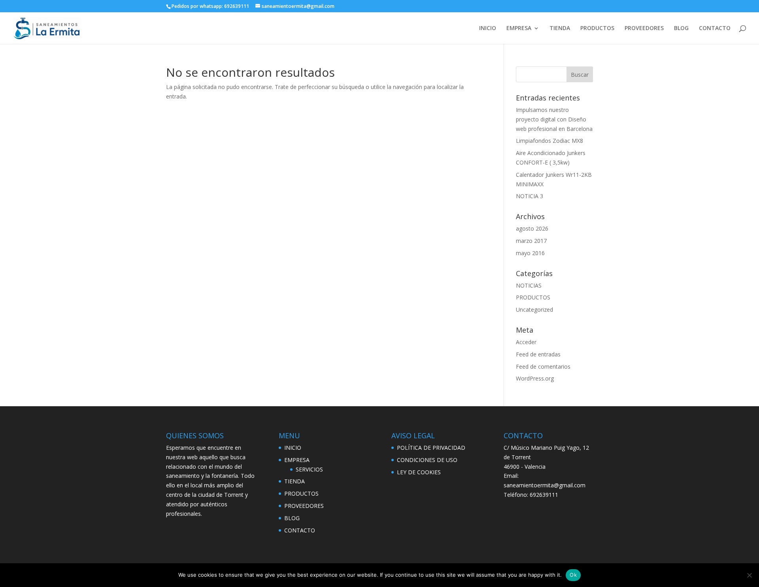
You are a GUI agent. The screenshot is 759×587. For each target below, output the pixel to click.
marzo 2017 (531, 240)
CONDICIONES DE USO (427, 460)
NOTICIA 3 (529, 196)
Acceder (526, 342)
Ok (573, 575)
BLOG (681, 28)
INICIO (487, 28)
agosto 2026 (532, 228)
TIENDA (559, 28)
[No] (749, 575)
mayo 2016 (530, 253)
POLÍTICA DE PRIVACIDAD (431, 447)
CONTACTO (715, 28)
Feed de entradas (538, 354)
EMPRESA (518, 28)
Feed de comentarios (543, 366)
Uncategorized (534, 309)
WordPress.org (535, 378)
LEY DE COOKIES (419, 472)
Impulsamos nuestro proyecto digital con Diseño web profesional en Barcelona (554, 119)
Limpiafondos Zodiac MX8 (549, 140)
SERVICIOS (309, 469)
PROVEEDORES (644, 28)
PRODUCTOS (597, 28)
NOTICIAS (529, 285)
